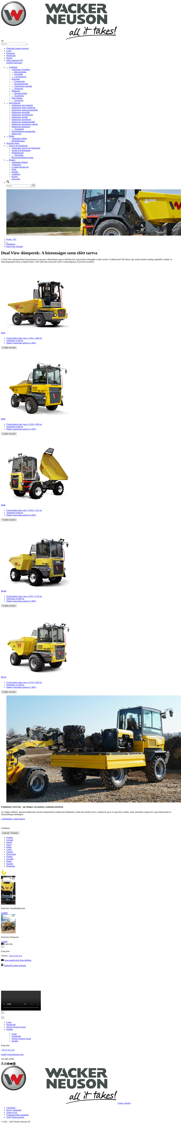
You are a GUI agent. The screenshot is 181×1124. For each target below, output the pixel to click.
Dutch (9, 845)
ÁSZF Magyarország (15, 1117)
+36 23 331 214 (15, 956)
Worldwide (11, 55)
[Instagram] (5, 1064)
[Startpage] (59, 39)
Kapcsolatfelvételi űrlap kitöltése (17, 960)
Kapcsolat (10, 53)
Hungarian (17, 63)
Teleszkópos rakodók (23, 86)
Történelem (16, 165)
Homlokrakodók (21, 84)
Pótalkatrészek (18, 153)
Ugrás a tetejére (124, 1103)
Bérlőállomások (18, 141)
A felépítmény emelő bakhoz (13, 819)
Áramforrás (19, 96)
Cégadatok (10, 1108)
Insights (15, 172)
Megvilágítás (17, 98)
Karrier (9, 58)
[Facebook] (8, 1064)
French (9, 842)
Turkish (9, 852)
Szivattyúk (18, 100)
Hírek (14, 169)
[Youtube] (11, 1064)
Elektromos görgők (20, 117)
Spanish (9, 864)
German (9, 840)
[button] (14, 60)
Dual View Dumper (14, 246)
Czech (9, 849)
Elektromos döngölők (21, 112)
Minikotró (16, 91)
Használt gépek (12, 143)
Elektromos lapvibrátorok (22, 115)
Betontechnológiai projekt (22, 157)
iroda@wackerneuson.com (12, 1054)
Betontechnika (20, 72)
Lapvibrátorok (20, 77)
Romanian (10, 866)
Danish (9, 856)
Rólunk (12, 160)
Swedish (10, 859)
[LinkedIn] (14, 1064)
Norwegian (11, 854)
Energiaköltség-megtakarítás (23, 131)
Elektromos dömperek (21, 127)
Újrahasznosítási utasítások (17, 1115)
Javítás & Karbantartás (21, 150)
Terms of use (11, 1112)
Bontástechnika (20, 93)
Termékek (13, 67)
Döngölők (18, 74)
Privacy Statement (13, 1110)
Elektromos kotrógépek (21, 119)
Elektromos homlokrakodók (23, 122)
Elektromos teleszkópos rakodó (25, 124)
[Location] (2, 1064)
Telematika (18, 155)
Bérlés (11, 136)
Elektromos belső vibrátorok (23, 107)
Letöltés (4, 913)
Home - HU (11, 239)
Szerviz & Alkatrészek (18, 146)
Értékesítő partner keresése (17, 48)
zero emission (14, 103)
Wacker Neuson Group (16, 1027)
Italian (9, 847)
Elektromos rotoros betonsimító (25, 110)
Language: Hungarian (10, 833)
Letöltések (16, 174)
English (9, 63)
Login (8, 51)
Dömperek (18, 88)
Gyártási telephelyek (20, 167)
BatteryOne (16, 134)
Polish (9, 861)
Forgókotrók (19, 81)
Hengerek (16, 79)
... (7, 242)
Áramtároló (19, 129)
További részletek (9, 348)
